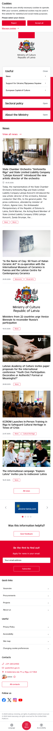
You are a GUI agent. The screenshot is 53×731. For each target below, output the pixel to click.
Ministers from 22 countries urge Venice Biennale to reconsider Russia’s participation (26, 319)
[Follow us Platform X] (9, 700)
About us (7, 610)
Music (14, 222)
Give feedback (26, 534)
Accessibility (8, 634)
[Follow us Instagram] (15, 700)
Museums (18, 279)
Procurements (9, 595)
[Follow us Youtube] (20, 699)
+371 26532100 (12, 664)
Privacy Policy (9, 627)
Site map (7, 641)
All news (26, 491)
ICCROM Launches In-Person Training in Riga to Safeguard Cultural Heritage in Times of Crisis (25, 424)
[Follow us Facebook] (4, 700)
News (6, 222)
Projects (6, 602)
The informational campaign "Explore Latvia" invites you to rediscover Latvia (25, 473)
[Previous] (5, 507)
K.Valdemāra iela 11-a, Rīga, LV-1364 (21, 672)
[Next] (47, 507)
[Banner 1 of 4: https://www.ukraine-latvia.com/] (26, 507)
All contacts (15, 684)
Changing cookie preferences (16, 648)
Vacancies (7, 588)
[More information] (14, 677)
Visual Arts (30, 279)
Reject (13, 23)
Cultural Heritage (29, 434)
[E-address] (7, 677)
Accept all (39, 23)
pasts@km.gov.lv (12, 668)
